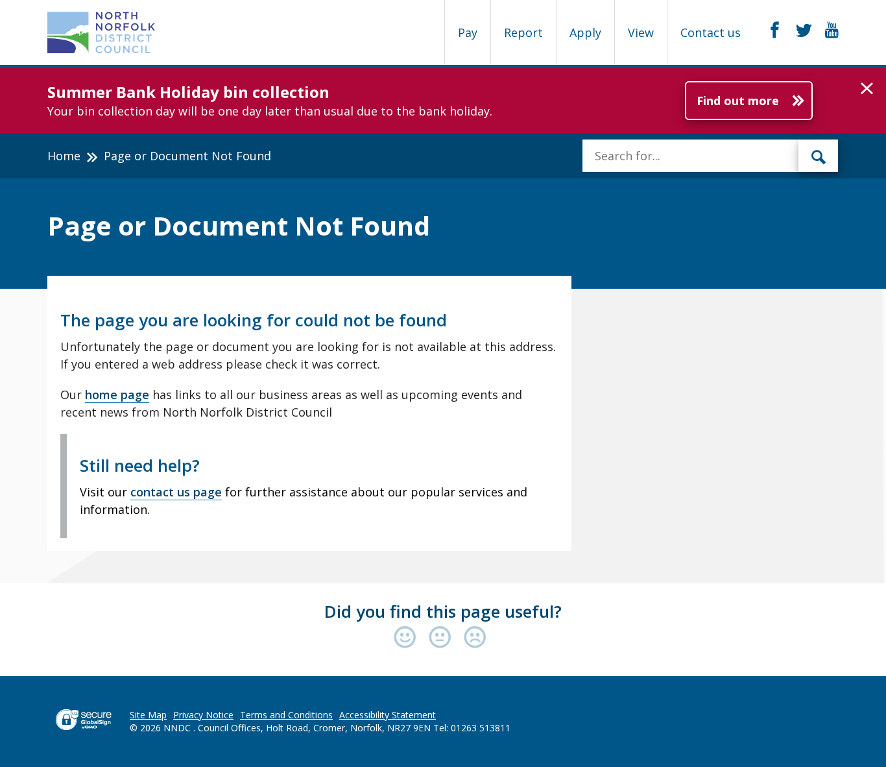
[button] (867, 89)
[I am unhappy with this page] (475, 638)
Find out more (738, 100)
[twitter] (804, 30)
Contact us (710, 32)
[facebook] (775, 30)
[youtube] (832, 30)
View (641, 32)
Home (63, 156)
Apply (585, 32)
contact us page (176, 492)
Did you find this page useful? (443, 611)
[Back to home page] (101, 32)
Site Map (148, 715)
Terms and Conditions (286, 715)
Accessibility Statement (387, 715)
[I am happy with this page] (408, 638)
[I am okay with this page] (443, 638)
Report (523, 32)
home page (117, 394)
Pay (467, 32)
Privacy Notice (203, 715)
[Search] (818, 156)
